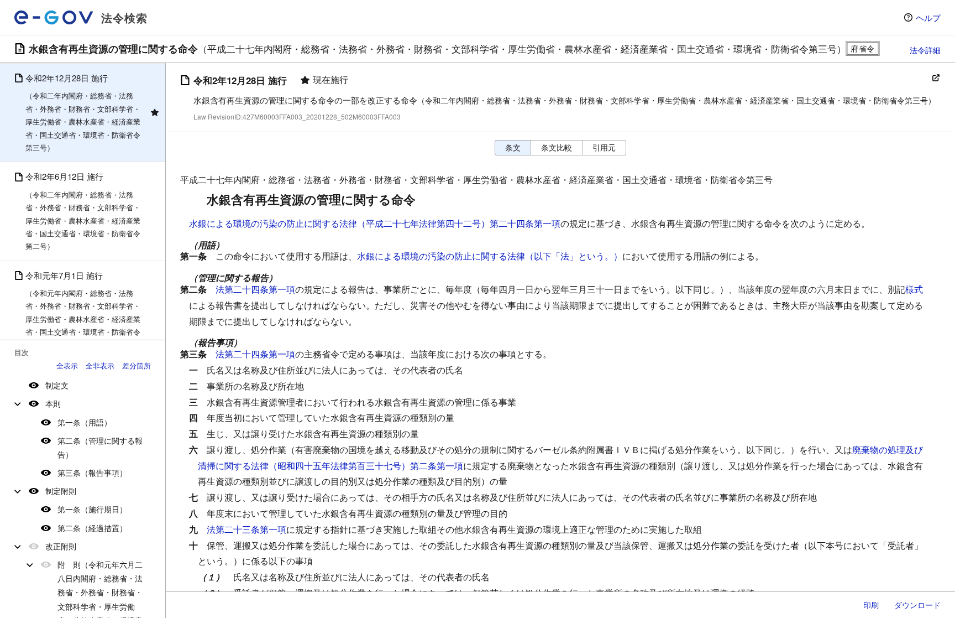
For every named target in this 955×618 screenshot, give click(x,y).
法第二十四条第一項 (255, 289)
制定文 (57, 385)
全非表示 (100, 365)
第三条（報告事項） (92, 472)
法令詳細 (925, 49)
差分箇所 (136, 365)
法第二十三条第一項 (246, 529)
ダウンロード (917, 604)
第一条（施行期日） (92, 509)
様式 (914, 289)
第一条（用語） (84, 422)
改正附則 (60, 546)
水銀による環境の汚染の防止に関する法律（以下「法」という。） (489, 256)
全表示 (67, 365)
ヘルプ (928, 17)
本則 (53, 403)
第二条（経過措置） (92, 527)
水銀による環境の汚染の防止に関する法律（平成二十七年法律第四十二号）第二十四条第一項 (374, 223)
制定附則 (60, 490)
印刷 (871, 604)
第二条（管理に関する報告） (100, 447)
